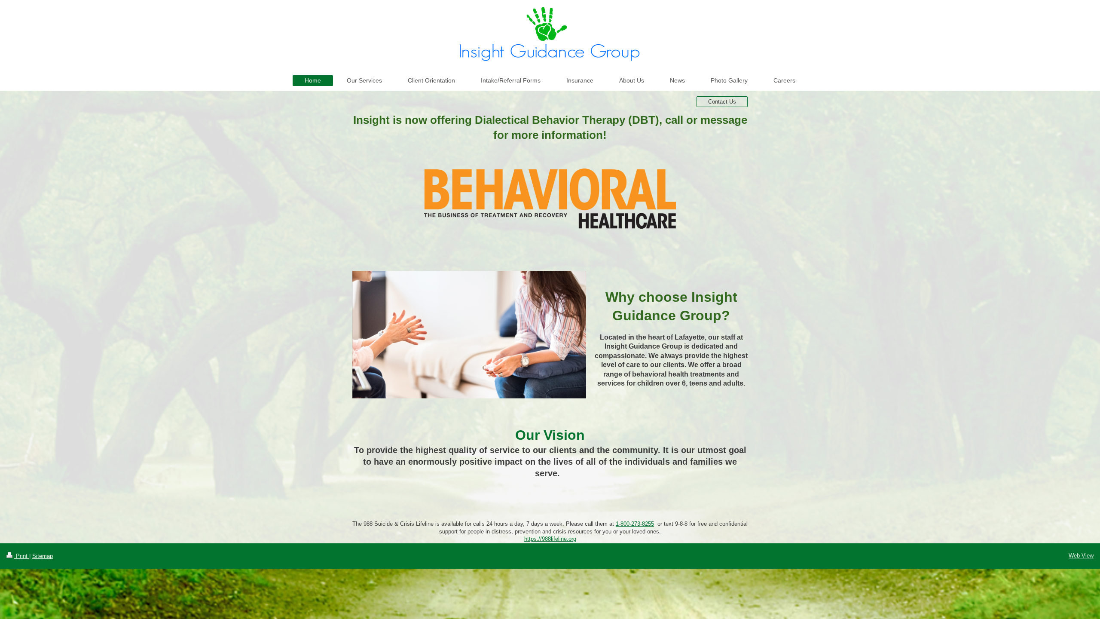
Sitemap (42, 556)
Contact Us (722, 101)
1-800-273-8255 (635, 524)
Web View (1081, 555)
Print (21, 556)
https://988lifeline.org (550, 539)
